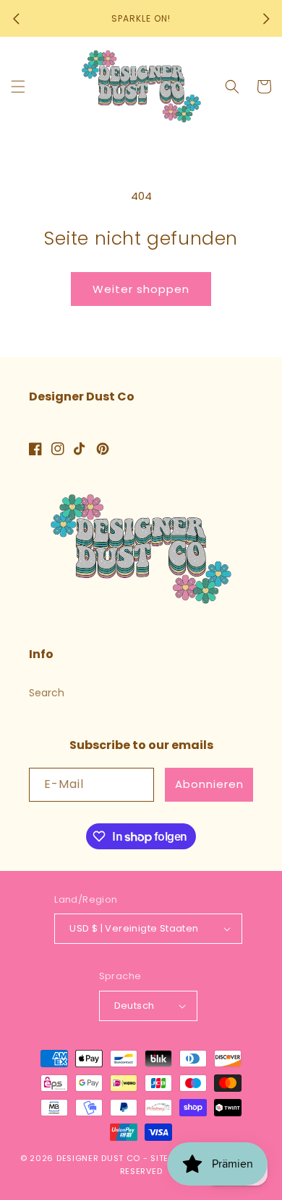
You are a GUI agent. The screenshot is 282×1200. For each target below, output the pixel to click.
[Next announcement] (266, 19)
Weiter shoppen (141, 289)
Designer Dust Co (98, 1158)
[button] (18, 86)
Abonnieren (209, 784)
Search (46, 693)
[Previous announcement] (16, 19)
